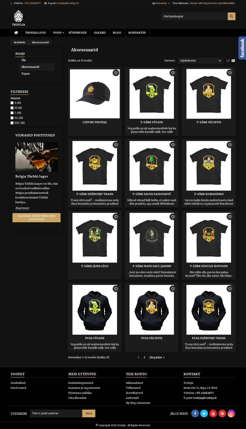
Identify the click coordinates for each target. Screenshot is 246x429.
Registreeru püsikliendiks (219, 3)
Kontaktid (137, 32)
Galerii (100, 32)
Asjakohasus (201, 61)
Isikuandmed (134, 383)
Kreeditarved (134, 393)
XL (19, 117)
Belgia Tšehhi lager (31, 176)
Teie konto (136, 374)
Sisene (194, 3)
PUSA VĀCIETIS (151, 338)
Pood (57, 32)
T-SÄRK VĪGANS (151, 122)
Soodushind (18, 383)
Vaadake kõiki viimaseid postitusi (36, 217)
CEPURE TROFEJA (95, 122)
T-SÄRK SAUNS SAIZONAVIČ (151, 194)
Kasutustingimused (80, 383)
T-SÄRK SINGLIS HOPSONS (209, 266)
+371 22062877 (32, 3)
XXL (20, 122)
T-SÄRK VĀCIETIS (209, 122)
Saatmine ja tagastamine (84, 388)
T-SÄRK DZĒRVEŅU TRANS (94, 194)
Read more (22, 208)
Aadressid (132, 398)
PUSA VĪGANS (94, 338)
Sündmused (78, 32)
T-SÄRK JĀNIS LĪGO (94, 266)
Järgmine (158, 357)
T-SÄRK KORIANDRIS (209, 194)
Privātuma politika (80, 393)
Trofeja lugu (35, 32)
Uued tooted (18, 388)
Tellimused (133, 388)
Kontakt (192, 374)
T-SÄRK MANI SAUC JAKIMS (151, 266)
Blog (117, 32)
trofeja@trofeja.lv (68, 3)
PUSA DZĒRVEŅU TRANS (209, 338)
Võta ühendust (77, 398)
